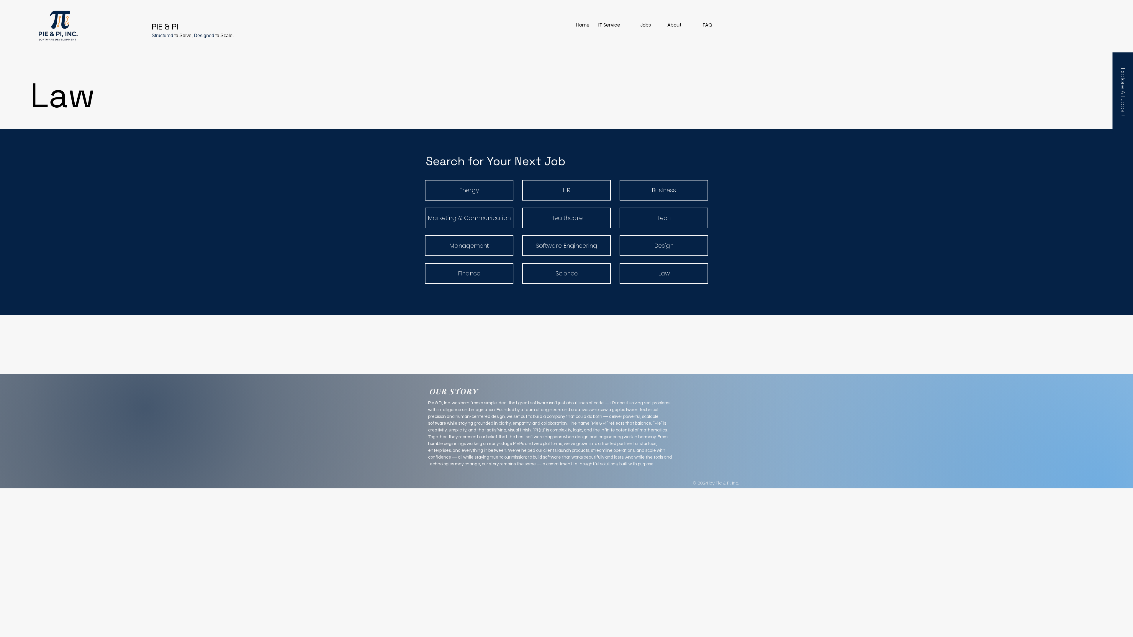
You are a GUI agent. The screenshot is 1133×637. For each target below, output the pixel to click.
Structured (163, 35)
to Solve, (183, 35)
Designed (204, 35)
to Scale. (224, 35)
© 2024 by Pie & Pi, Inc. (715, 483)
